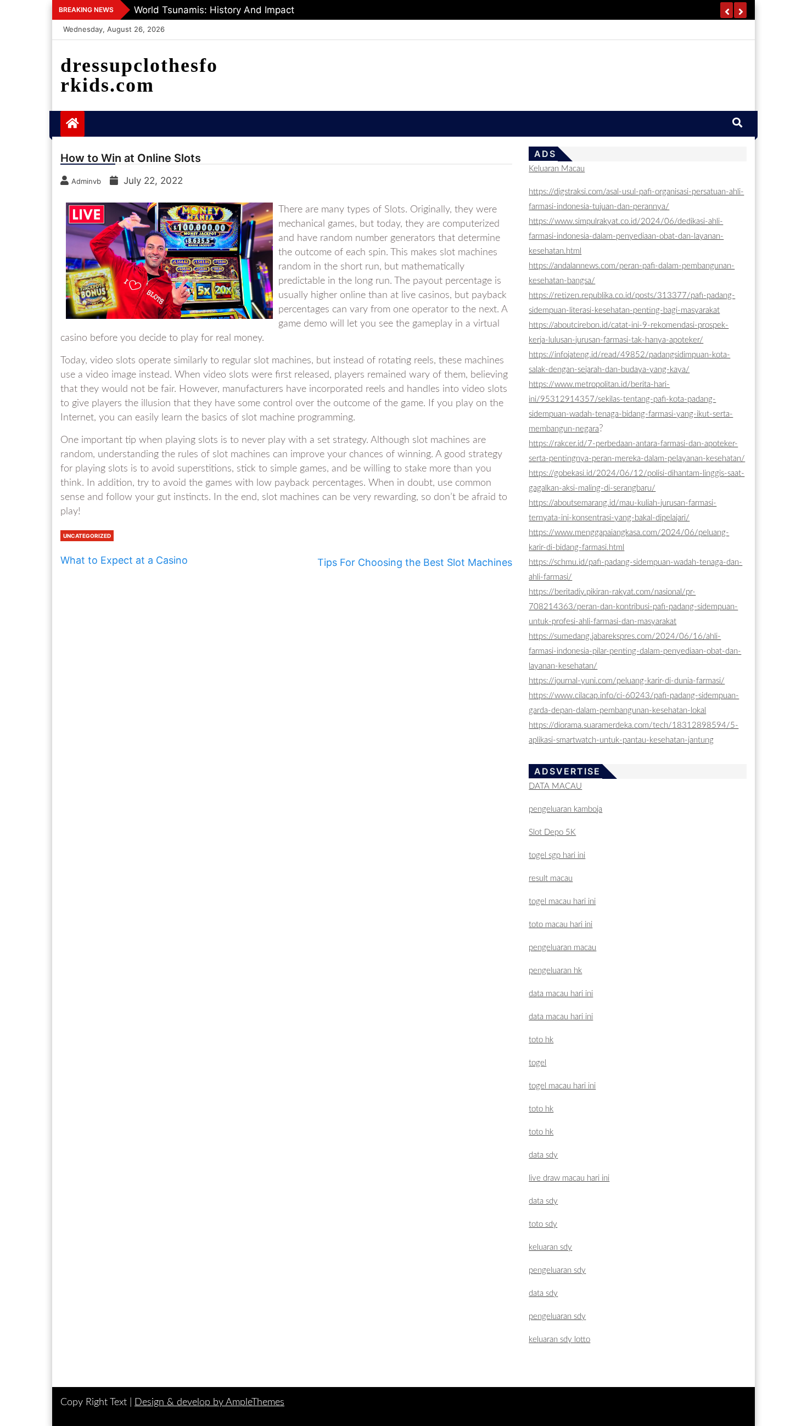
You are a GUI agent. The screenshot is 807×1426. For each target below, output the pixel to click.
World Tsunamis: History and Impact (214, 9)
